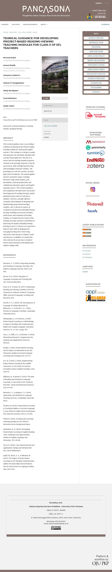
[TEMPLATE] (95, 115)
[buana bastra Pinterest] (95, 203)
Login (106, 3)
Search (106, 24)
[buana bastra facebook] (95, 210)
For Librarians (87, 257)
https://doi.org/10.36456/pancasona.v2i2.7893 (20, 120)
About (43, 24)
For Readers (86, 251)
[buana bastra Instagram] (92, 189)
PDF (46, 98)
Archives (16, 24)
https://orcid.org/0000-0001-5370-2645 (14, 70)
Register (99, 3)
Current (5, 24)
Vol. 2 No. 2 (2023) (24, 32)
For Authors (86, 254)
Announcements (30, 24)
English (85, 272)
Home (5, 32)
